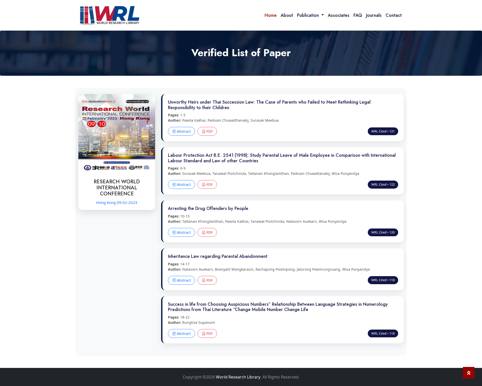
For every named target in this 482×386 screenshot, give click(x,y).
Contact (394, 15)
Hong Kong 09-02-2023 (116, 202)
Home (271, 15)
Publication (308, 15)
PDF (209, 131)
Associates (338, 15)
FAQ (357, 15)
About (287, 15)
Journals (374, 15)
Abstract (183, 131)
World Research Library (238, 377)
